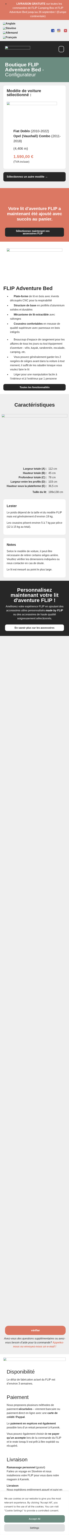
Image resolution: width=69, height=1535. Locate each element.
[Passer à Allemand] (10, 33)
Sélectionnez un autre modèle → (27, 176)
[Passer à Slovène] (9, 28)
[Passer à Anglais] (9, 23)
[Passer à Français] (9, 37)
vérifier (35, 1330)
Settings (34, 1527)
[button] (61, 49)
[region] (34, 1513)
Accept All (34, 1518)
